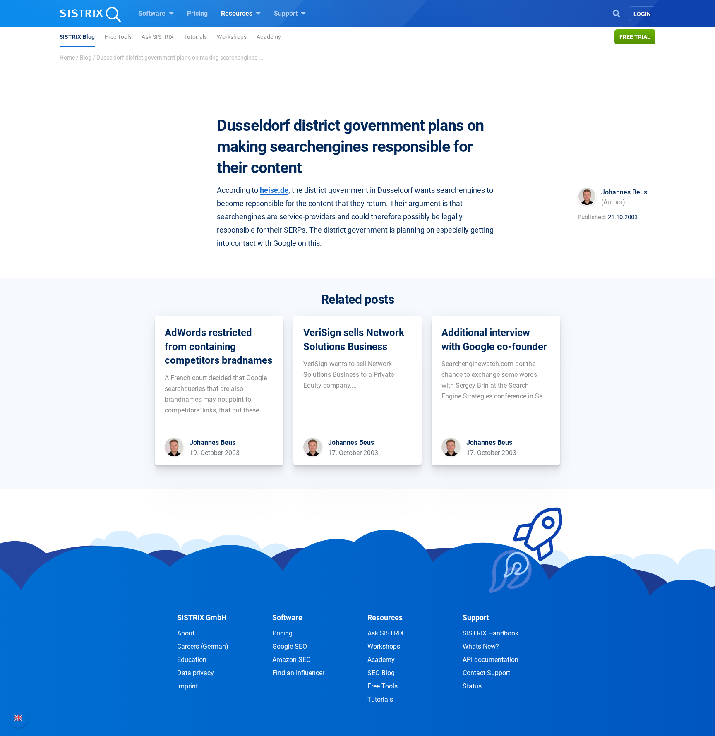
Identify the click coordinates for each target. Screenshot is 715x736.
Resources (237, 13)
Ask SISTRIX (158, 37)
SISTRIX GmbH (202, 617)
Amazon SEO (291, 660)
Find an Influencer (298, 673)
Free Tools (118, 37)
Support (286, 13)
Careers (202, 646)
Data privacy (195, 673)
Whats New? (481, 646)
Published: (592, 217)
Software (152, 13)
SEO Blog (381, 673)
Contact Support (486, 673)
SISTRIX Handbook (490, 633)
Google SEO (289, 646)
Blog (85, 57)
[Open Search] (616, 13)
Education (191, 660)
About (185, 633)
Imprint (187, 686)
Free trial (634, 37)
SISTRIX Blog (77, 37)
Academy (269, 37)
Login (642, 14)
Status (472, 686)
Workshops (232, 37)
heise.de (274, 190)
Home (67, 57)
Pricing (197, 13)
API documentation (490, 660)
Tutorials (195, 37)
